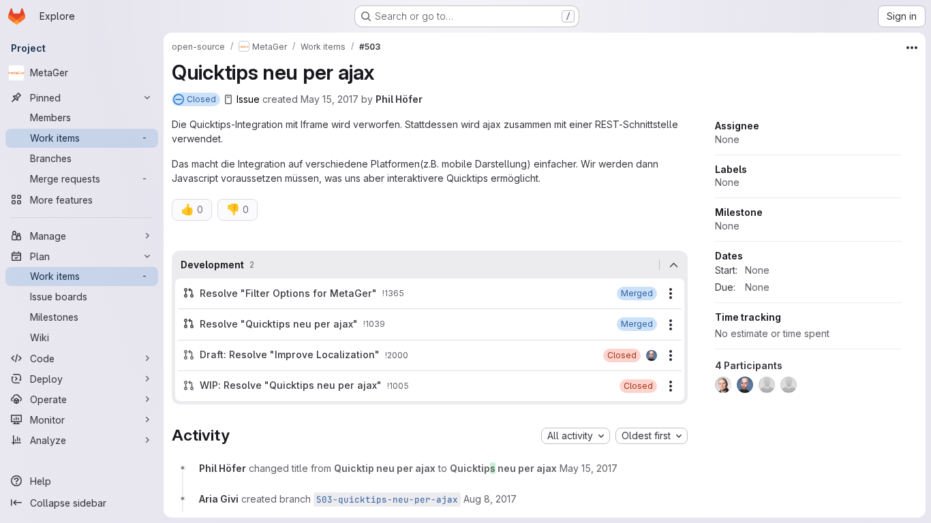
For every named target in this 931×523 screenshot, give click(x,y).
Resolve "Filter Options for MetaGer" (288, 293)
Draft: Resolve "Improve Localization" (290, 354)
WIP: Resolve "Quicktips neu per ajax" (291, 385)
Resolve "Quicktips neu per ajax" (279, 324)
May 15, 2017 (329, 99)
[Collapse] (673, 265)
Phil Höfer (399, 99)
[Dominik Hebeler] (651, 355)
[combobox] (575, 436)
